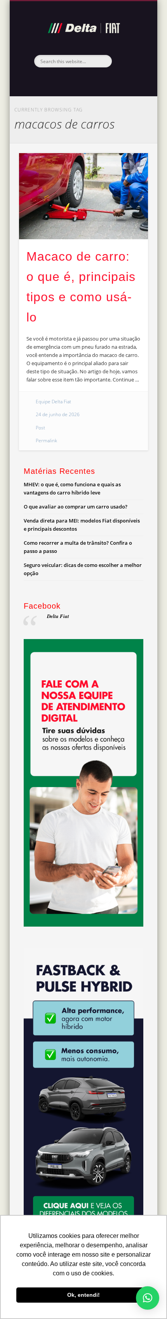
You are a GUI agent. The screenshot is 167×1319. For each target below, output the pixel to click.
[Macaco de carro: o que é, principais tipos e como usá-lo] (83, 196)
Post (40, 427)
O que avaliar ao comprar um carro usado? (75, 506)
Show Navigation (129, 70)
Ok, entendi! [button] (83, 1295)
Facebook (82, 80)
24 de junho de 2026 (58, 414)
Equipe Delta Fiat (53, 401)
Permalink (46, 440)
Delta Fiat (58, 616)
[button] (147, 1298)
